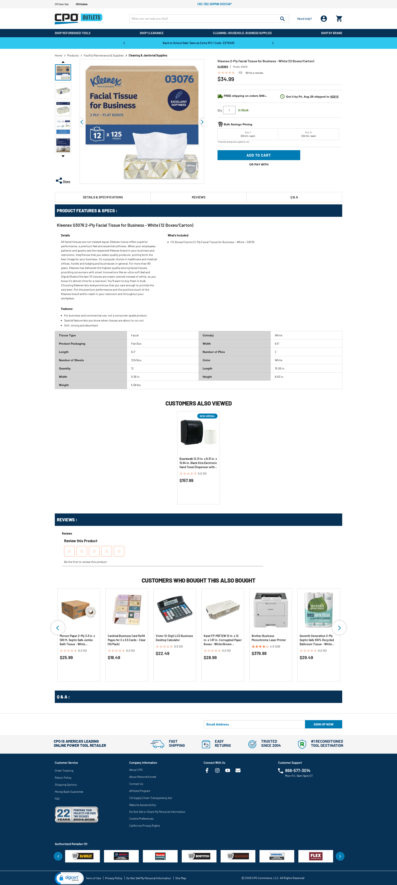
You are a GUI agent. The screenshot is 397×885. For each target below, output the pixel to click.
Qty (220, 110)
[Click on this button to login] (324, 19)
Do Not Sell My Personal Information (148, 878)
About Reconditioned (142, 776)
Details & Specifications (103, 197)
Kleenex (223, 66)
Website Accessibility (142, 805)
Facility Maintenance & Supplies (104, 55)
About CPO (136, 769)
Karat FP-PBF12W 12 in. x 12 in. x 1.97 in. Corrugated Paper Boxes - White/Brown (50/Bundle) (223, 640)
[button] (63, 72)
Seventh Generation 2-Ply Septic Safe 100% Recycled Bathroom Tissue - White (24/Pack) (317, 640)
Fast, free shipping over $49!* (214, 4)
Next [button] (273, 42)
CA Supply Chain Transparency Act (150, 798)
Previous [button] (124, 42)
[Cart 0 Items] (339, 18)
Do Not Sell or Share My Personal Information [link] (157, 811)
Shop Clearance (152, 33)
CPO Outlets (81, 4)
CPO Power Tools (62, 4)
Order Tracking (64, 770)
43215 (334, 96)
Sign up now (324, 724)
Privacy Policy (113, 878)
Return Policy (63, 777)
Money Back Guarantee (69, 791)
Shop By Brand (331, 33)
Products (73, 55)
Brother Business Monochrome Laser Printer (269, 638)
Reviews (198, 197)
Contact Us (136, 783)
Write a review (254, 72)
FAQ (57, 798)
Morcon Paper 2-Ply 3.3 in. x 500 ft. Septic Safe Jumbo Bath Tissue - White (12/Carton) (77, 640)
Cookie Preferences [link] (141, 818)
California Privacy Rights (144, 825)
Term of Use (93, 878)
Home (58, 55)
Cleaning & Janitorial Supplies (148, 55)
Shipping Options (66, 784)
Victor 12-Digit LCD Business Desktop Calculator (174, 638)
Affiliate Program (139, 791)
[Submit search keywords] (282, 19)
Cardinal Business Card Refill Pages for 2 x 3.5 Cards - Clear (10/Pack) (127, 640)
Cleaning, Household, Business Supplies (242, 33)
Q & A (294, 197)
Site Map (180, 878)
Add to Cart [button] (258, 155)
